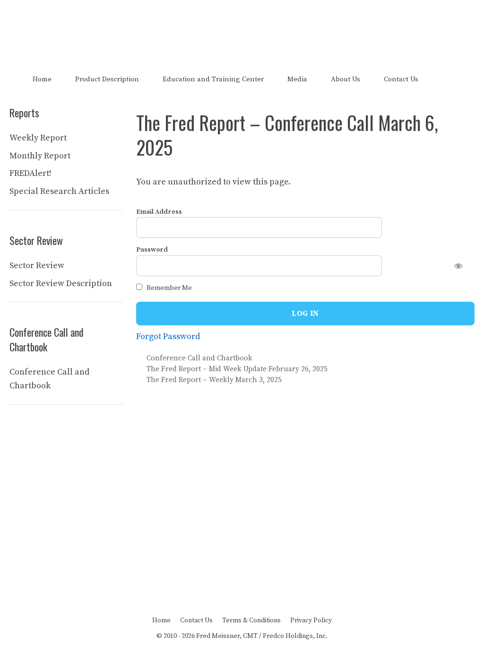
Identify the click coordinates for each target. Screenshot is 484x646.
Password (152, 249)
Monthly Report (39, 155)
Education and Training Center (213, 79)
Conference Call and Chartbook (199, 358)
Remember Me (168, 288)
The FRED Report (242, 27)
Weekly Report (38, 137)
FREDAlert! (30, 173)
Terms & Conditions (251, 620)
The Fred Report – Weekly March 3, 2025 (214, 379)
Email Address (159, 212)
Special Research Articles (59, 191)
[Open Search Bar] (446, 79)
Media (297, 79)
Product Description (107, 79)
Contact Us (401, 79)
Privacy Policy (311, 620)
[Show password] (464, 265)
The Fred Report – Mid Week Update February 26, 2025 (237, 369)
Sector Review (36, 265)
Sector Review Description (60, 283)
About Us (345, 79)
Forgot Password (168, 336)
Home (42, 79)
